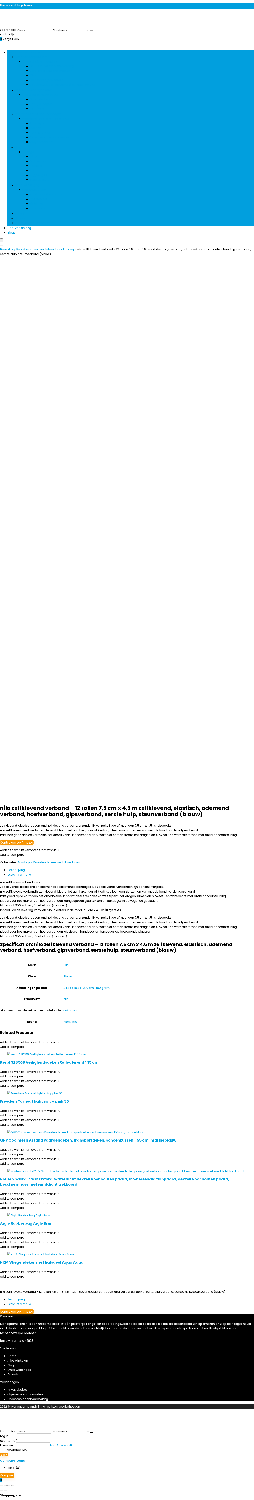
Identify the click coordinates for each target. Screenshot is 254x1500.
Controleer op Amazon (17, 842)
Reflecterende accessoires (49, 137)
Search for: (8, 30)
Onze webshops (19, 1370)
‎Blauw (67, 976)
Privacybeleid (17, 1390)
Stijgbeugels (38, 175)
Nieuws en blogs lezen (16, 5)
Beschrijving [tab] (16, 870)
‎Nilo (66, 965)
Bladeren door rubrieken (25, 52)
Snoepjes (21, 214)
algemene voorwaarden (25, 1394)
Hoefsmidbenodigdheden (33, 90)
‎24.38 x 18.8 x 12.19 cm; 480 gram (86, 988)
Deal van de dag (19, 228)
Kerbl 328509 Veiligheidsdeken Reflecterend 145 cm (49, 1062)
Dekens (35, 128)
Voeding (21, 218)
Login (4, 1454)
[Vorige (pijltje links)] (1, 1490)
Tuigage (20, 147)
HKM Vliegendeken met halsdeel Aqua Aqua (41, 1262)
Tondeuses (38, 208)
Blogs (11, 232)
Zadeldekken (39, 180)
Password (7, 1445)
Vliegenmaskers (41, 142)
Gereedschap (40, 99)
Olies (33, 75)
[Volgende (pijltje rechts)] (5, 1490)
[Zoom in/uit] (1, 1485)
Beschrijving (16, 1299)
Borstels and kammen (46, 194)
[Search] (1, 245)
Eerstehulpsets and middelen (51, 71)
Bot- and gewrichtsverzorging (52, 66)
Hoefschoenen (40, 132)
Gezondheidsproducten (32, 57)
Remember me (15, 1450)
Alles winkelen (17, 1360)
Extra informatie (19, 1304)
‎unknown (70, 1010)
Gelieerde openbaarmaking (27, 1399)
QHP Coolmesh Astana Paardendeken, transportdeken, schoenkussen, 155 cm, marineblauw (88, 1140)
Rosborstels (38, 199)
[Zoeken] (91, 30)
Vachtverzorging (27, 185)
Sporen (35, 170)
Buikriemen (38, 161)
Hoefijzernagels (41, 104)
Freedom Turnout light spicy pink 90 (34, 1101)
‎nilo (65, 999)
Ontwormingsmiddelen (46, 80)
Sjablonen (37, 204)
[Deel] (8, 1485)
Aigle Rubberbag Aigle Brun (26, 1223)
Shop (12, 249)
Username (7, 1441)
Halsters (36, 166)
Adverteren (15, 1374)
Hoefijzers (37, 109)
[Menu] (1, 240)
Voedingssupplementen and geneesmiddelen (63, 85)
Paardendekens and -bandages (38, 114)
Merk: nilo (70, 1022)
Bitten (34, 156)
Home (4, 249)
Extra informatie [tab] (19, 874)
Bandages (37, 123)
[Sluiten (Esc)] (12, 1485)
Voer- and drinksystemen (33, 223)
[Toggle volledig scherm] (5, 1485)
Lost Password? (61, 1445)
